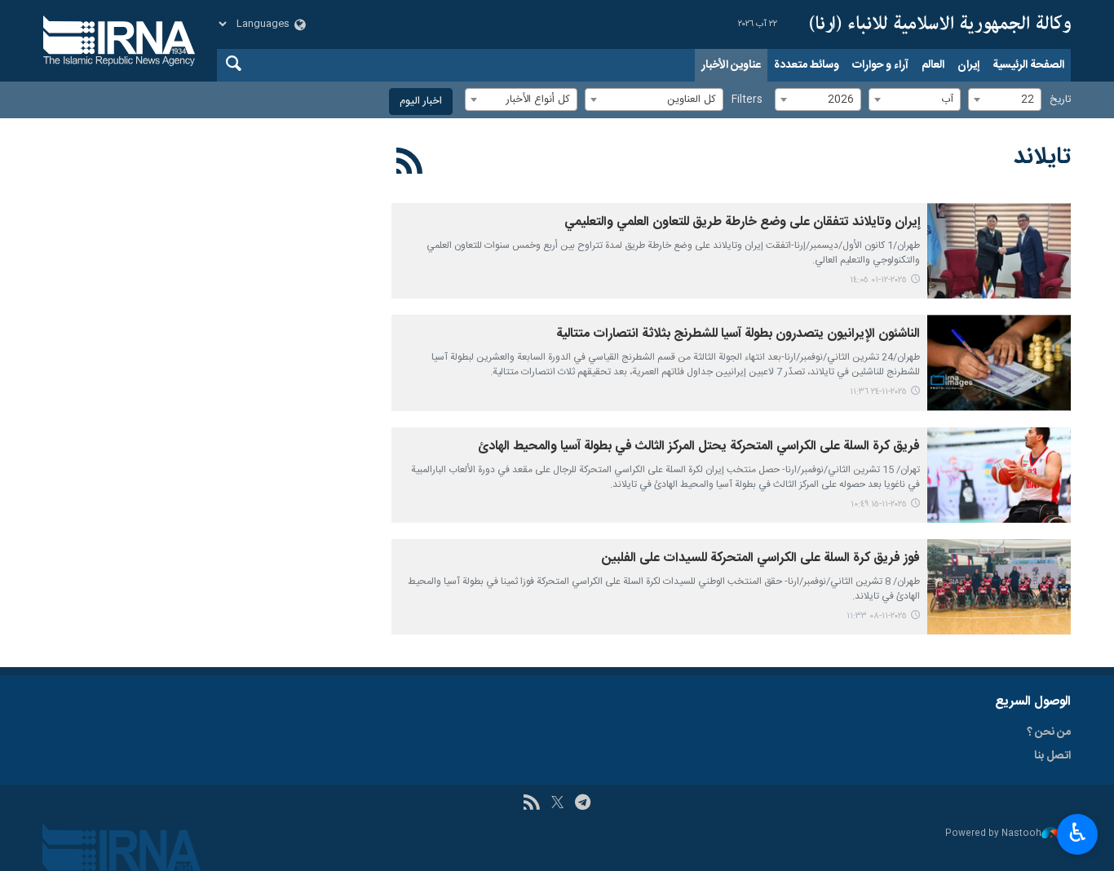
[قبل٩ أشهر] (999, 475)
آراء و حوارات (880, 65)
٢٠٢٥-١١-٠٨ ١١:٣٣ (877, 616)
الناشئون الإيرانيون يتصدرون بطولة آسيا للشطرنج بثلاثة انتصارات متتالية (738, 334)
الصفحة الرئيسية (1028, 65)
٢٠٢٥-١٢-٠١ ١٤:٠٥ (878, 280)
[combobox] (1004, 99)
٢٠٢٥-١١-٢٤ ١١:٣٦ (878, 392)
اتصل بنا (1052, 756)
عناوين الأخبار (731, 65)
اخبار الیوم (421, 101)
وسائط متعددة (806, 65)
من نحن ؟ (1049, 732)
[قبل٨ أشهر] (999, 250)
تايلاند (1042, 157)
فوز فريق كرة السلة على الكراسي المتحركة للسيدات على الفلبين (761, 558)
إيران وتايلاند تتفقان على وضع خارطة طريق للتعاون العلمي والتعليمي (742, 222)
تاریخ (1060, 99)
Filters (747, 99)
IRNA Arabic (940, 24)
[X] (557, 804)
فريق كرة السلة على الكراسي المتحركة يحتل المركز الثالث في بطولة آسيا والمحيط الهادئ (699, 447)
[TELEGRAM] (583, 804)
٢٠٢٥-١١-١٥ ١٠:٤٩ (879, 504)
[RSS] (409, 164)
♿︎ (1078, 832)
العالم (933, 65)
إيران (968, 65)
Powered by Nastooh (993, 834)
